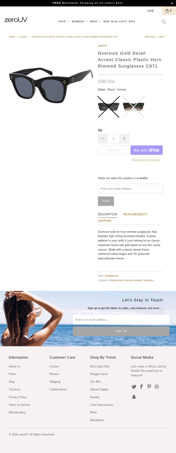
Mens (94, 21)
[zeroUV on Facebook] (141, 387)
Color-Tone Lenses (101, 404)
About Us (14, 366)
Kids (132, 21)
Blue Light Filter (100, 366)
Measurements (135, 214)
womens (149, 280)
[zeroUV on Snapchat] (134, 397)
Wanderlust (97, 420)
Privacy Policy (18, 397)
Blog (11, 381)
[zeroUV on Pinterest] (149, 387)
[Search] (164, 22)
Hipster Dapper (99, 389)
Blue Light (119, 21)
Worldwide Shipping (73, 3)
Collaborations (58, 389)
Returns (54, 374)
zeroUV (102, 45)
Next (162, 37)
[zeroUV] (16, 19)
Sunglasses (111, 275)
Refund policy (17, 412)
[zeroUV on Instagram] (157, 387)
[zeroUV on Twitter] (134, 387)
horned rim (116, 280)
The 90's (95, 381)
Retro (93, 412)
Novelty (95, 397)
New (106, 21)
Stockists (15, 389)
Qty (100, 130)
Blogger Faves (99, 374)
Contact (54, 366)
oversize (129, 280)
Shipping (104, 220)
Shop (62, 21)
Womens (78, 21)
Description (107, 214)
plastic (139, 280)
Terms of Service (19, 404)
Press (12, 374)
